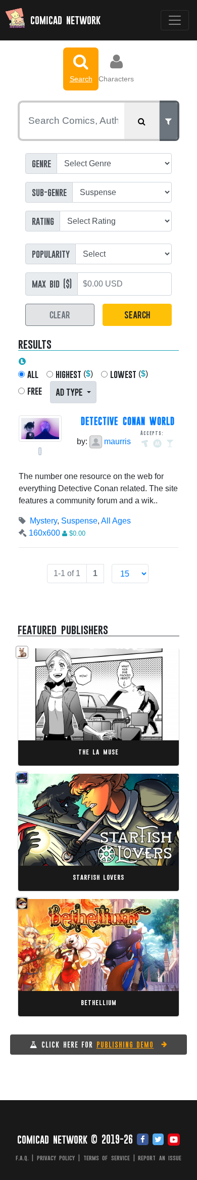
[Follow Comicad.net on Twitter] (158, 1140)
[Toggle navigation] (175, 20)
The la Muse (98, 752)
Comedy (73, 710)
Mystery (43, 520)
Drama (47, 710)
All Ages (116, 520)
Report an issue (159, 1157)
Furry (72, 961)
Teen (91, 961)
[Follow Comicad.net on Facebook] (143, 1140)
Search (81, 79)
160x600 (44, 533)
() (74, 374)
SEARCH (137, 314)
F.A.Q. (22, 1157)
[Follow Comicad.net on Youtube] (174, 1140)
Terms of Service (106, 1157)
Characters (116, 79)
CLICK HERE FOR (97, 1045)
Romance (79, 835)
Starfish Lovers (98, 877)
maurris (116, 441)
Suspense (79, 520)
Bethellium (99, 1002)
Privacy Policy (56, 1157)
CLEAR (60, 314)
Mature (107, 835)
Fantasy (49, 835)
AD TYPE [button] (70, 391)
